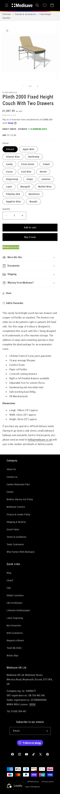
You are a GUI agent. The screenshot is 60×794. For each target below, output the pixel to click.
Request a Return (15, 640)
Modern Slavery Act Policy (20, 499)
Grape (30, 179)
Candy (9, 164)
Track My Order (14, 648)
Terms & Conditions (16, 537)
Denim (43, 171)
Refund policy (33, 782)
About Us (11, 469)
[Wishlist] (44, 5)
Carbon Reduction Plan (18, 484)
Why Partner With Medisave (21, 552)
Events (10, 492)
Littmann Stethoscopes (18, 610)
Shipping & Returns (16, 522)
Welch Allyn (12, 655)
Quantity (6, 209)
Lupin (9, 186)
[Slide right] (37, 86)
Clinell (10, 580)
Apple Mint (28, 149)
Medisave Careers (16, 507)
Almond (10, 149)
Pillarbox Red (13, 194)
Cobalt (46, 164)
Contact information (31, 787)
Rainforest (34, 194)
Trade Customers (15, 544)
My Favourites (14, 625)
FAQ (9, 588)
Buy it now (30, 237)
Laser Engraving (15, 618)
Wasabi (33, 201)
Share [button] (9, 293)
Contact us (12, 477)
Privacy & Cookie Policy (18, 514)
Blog (9, 572)
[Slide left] (22, 86)
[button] (6, 5)
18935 (32, 704)
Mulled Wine (45, 186)
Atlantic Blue (13, 156)
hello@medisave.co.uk (40, 439)
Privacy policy (48, 782)
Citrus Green (27, 164)
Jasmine (45, 179)
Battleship (33, 156)
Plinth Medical (10, 92)
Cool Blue (26, 171)
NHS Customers (15, 633)
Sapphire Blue (13, 201)
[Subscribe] (46, 731)
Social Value (13, 529)
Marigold (25, 186)
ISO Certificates (14, 603)
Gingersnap (12, 179)
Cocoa (9, 171)
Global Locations (15, 595)
